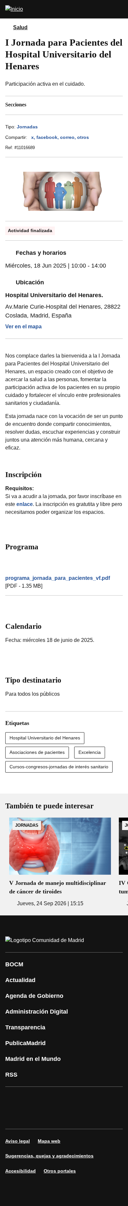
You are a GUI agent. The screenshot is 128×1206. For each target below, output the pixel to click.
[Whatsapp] (113, 1098)
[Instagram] (34, 1098)
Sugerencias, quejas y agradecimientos (49, 1155)
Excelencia (89, 752)
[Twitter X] (54, 1098)
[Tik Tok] (14, 1117)
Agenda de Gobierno (34, 996)
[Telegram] (54, 1117)
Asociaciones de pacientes (37, 752)
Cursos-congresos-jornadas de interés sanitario (59, 766)
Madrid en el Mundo (33, 1059)
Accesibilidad (20, 1170)
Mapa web (49, 1141)
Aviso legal (17, 1141)
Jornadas (27, 126)
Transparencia (25, 1027)
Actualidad (20, 980)
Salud (20, 27)
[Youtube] (73, 1098)
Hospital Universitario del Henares (45, 737)
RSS (11, 1074)
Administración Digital (36, 1011)
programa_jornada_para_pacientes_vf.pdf (57, 578)
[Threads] (73, 1117)
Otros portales (60, 1170)
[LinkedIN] (93, 1098)
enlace (24, 504)
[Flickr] (34, 1117)
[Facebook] (14, 1098)
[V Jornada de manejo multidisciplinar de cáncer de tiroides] (60, 863)
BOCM (14, 964)
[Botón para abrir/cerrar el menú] (119, 9)
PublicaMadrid (25, 1043)
